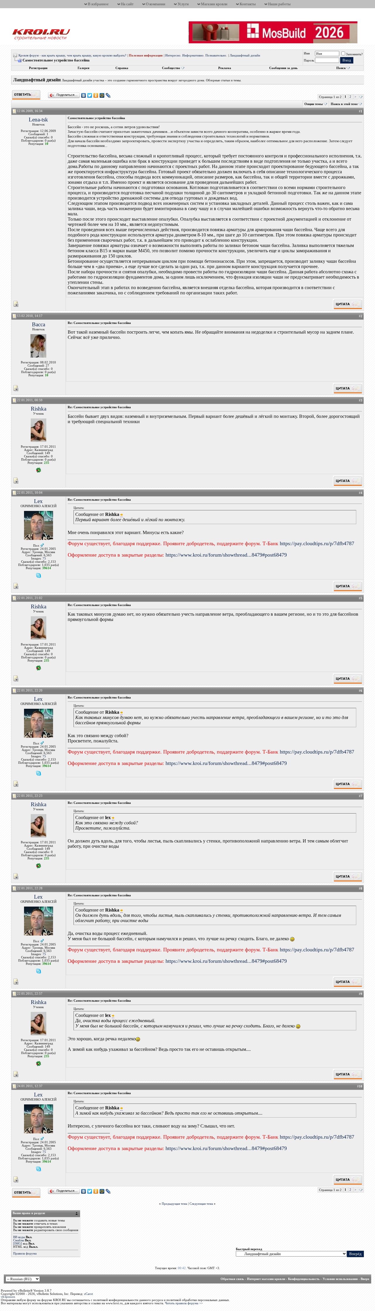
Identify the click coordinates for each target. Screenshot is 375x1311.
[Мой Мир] (102, 95)
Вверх (365, 1279)
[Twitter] (90, 95)
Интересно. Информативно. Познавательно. (196, 55)
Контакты (248, 4)
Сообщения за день (283, 68)
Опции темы (313, 104)
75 (44, 558)
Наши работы (279, 4)
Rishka (38, 409)
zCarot (88, 1293)
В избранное (98, 4)
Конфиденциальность (304, 1279)
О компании (155, 4)
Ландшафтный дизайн (245, 55)
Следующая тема (201, 1203)
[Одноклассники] (96, 95)
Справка (121, 68)
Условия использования (340, 1279)
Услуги (183, 4)
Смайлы (18, 1240)
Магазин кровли (214, 4)
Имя (307, 53)
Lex (38, 501)
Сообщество (171, 68)
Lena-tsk (38, 119)
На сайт (127, 4)
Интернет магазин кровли (266, 1279)
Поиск (341, 68)
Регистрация (38, 68)
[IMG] (17, 1243)
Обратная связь (232, 1279)
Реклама (224, 68)
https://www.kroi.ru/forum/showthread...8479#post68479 (226, 555)
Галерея (83, 68)
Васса (38, 324)
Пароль (309, 60)
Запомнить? (354, 54)
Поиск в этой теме (344, 104)
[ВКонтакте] (84, 95)
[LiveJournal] (108, 95)
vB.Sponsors (8, 1296)
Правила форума (25, 1253)
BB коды (19, 1237)
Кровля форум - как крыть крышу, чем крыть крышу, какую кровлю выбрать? (72, 55)
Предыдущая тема (174, 1203)
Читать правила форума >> (184, 1303)
